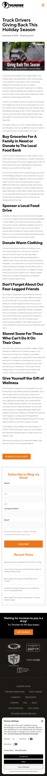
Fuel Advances (15, 708)
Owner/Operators (14, 691)
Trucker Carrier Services (23, 713)
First (5, 494)
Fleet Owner (35, 691)
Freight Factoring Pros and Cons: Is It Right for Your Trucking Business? (22, 589)
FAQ (25, 702)
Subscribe (23, 544)
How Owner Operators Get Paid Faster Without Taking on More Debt (22, 570)
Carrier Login (24, 686)
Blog (34, 702)
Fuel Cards (33, 708)
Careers (14, 702)
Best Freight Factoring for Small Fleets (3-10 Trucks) (20, 579)
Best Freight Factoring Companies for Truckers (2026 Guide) (22, 598)
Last (5, 504)
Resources (30, 697)
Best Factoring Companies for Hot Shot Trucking (22, 562)
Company (15, 697)
